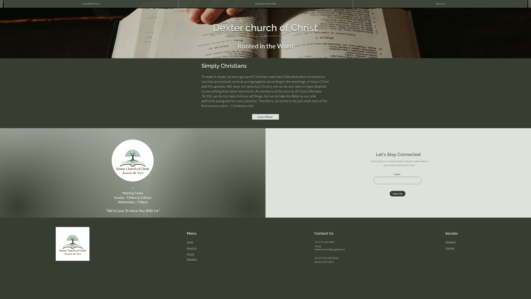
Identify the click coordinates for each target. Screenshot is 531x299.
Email (397, 174)
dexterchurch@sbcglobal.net (330, 249)
